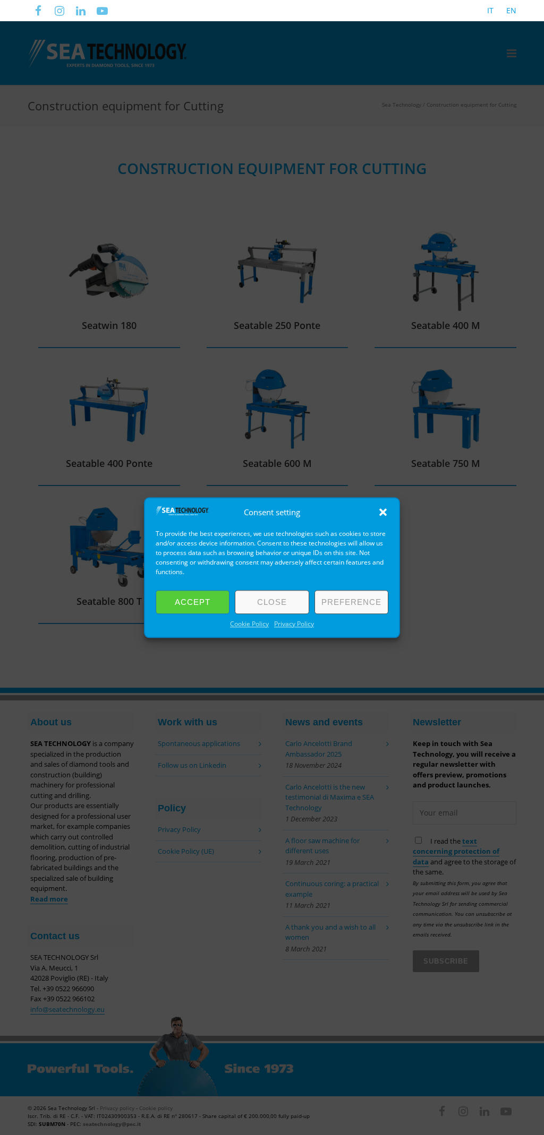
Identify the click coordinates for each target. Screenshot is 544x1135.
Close (272, 602)
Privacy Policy (294, 623)
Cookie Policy (249, 623)
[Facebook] (38, 10)
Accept (192, 602)
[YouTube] (102, 10)
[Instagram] (59, 10)
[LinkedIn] (80, 10)
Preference (351, 602)
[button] (383, 512)
